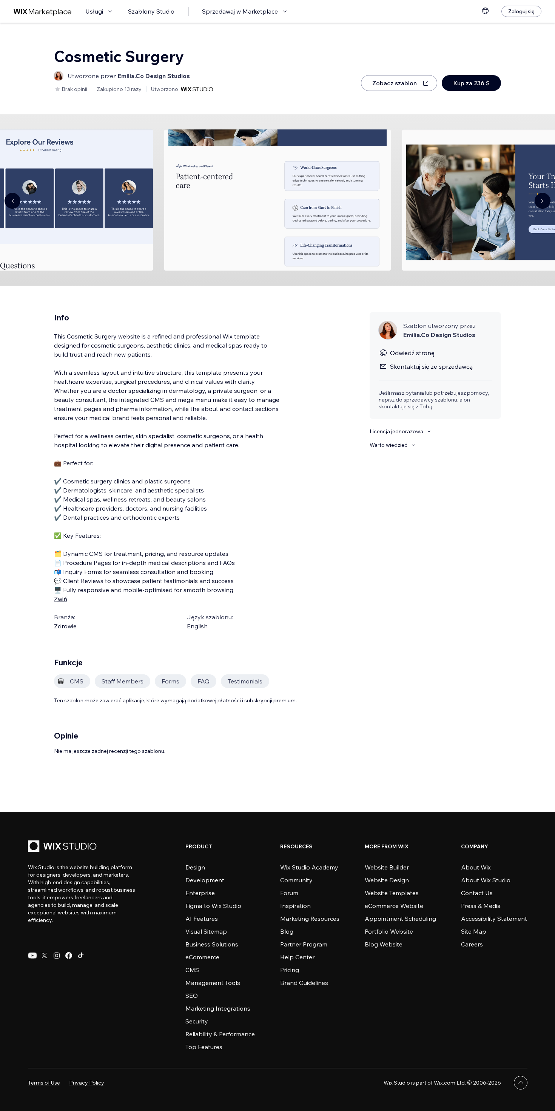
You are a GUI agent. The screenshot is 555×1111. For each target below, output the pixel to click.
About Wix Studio (485, 880)
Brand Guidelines (304, 982)
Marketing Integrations (217, 1008)
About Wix (476, 867)
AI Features (201, 918)
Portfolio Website (389, 931)
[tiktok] (80, 955)
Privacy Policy (86, 1082)
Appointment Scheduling (400, 918)
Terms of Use (44, 1082)
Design (195, 867)
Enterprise (200, 893)
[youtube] (32, 955)
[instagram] (56, 955)
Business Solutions (211, 944)
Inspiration (295, 905)
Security (196, 1021)
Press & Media (481, 905)
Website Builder (387, 867)
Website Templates (392, 893)
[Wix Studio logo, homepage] (63, 847)
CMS (192, 970)
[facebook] (68, 955)
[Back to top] (520, 1082)
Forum (289, 893)
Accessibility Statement (494, 918)
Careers (472, 944)
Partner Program (303, 944)
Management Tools (212, 982)
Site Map (473, 931)
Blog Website (383, 944)
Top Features (203, 1047)
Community (296, 880)
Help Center (297, 957)
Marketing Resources (309, 918)
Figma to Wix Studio (213, 905)
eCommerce (202, 957)
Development (204, 880)
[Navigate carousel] (12, 201)
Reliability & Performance (220, 1034)
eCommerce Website (394, 905)
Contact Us (477, 893)
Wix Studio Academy (309, 867)
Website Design (387, 880)
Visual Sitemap (206, 931)
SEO (191, 995)
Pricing (289, 970)
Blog (286, 931)
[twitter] (44, 955)
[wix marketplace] (43, 11)
